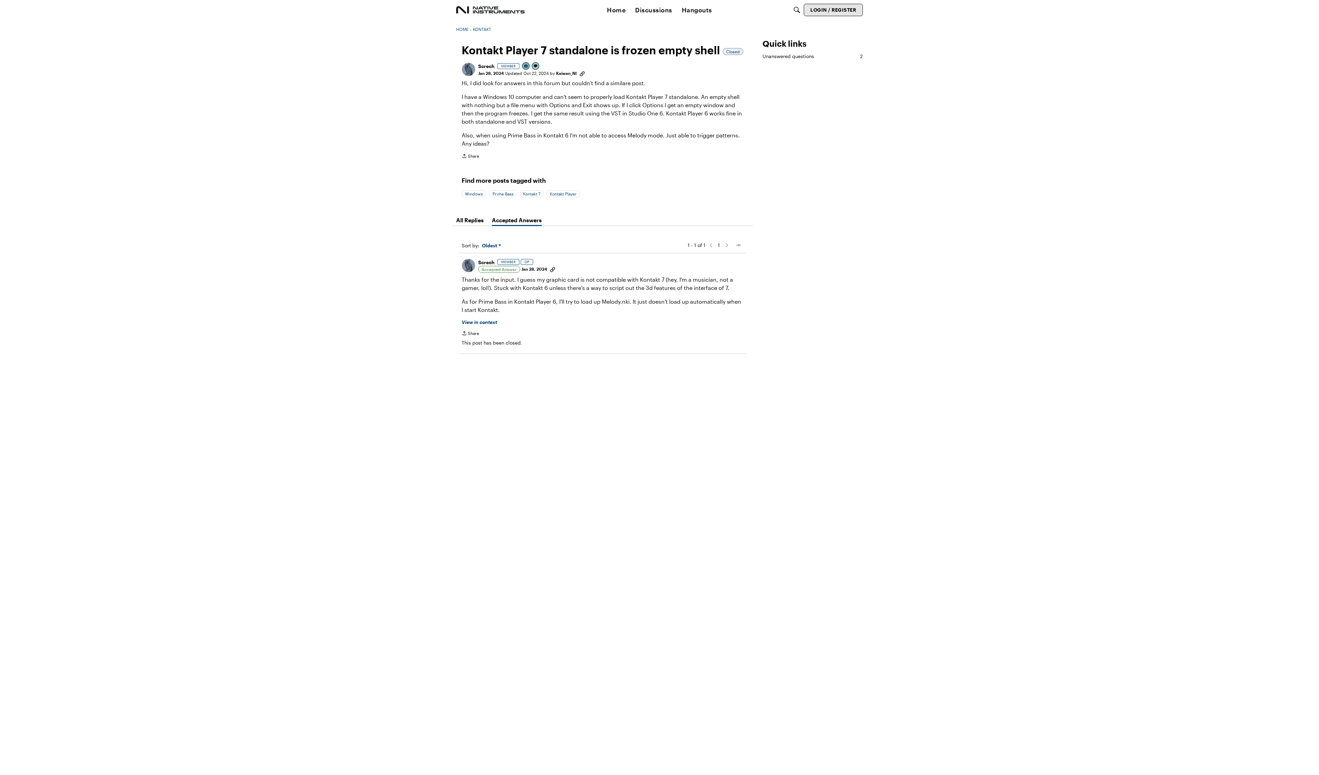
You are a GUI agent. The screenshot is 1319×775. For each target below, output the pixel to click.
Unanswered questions (813, 56)
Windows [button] (474, 193)
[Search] (797, 10)
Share (470, 157)
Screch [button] (486, 66)
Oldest (490, 246)
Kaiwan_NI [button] (566, 73)
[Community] (490, 10)
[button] (468, 69)
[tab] (470, 220)
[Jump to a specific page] (737, 245)
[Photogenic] (526, 66)
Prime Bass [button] (503, 193)
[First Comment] (536, 66)
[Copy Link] (582, 73)
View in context (479, 322)
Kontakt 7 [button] (531, 193)
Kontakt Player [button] (563, 193)
